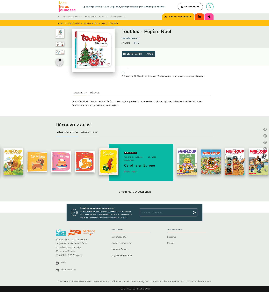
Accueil (60, 23)
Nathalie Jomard (130, 38)
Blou (96, 23)
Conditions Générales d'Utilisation (167, 282)
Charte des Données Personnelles (74, 282)
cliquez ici (123, 217)
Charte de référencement (198, 282)
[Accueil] (67, 6)
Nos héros (87, 23)
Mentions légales (140, 282)
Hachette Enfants (73, 23)
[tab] (58, 16)
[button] (190, 6)
